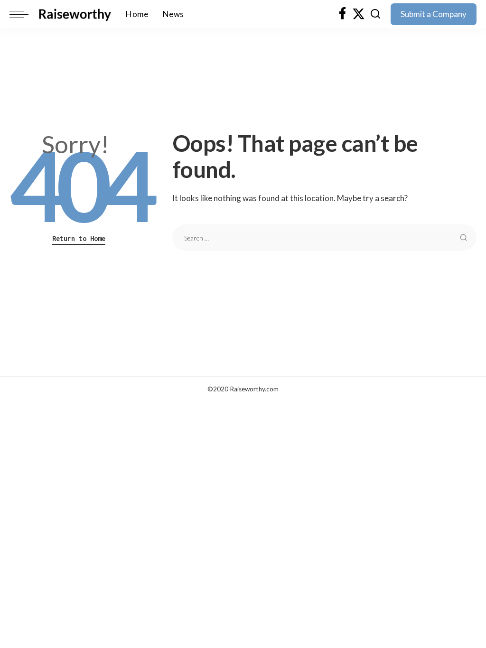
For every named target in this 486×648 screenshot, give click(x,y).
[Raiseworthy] (75, 14)
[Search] (375, 14)
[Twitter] (358, 14)
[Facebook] (342, 14)
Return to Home (78, 238)
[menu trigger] (23, 14)
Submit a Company (434, 14)
